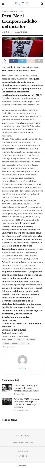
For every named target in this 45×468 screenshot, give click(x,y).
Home (4, 11)
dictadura (31, 340)
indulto (15, 343)
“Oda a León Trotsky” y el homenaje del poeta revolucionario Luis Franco (27, 388)
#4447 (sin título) (22, 436)
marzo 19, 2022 (21, 32)
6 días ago (19, 394)
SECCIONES (12, 11)
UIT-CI (6, 32)
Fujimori (6, 343)
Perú (22, 343)
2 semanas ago (21, 410)
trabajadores (8, 347)
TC (28, 343)
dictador (20, 340)
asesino (11, 340)
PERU (21, 11)
